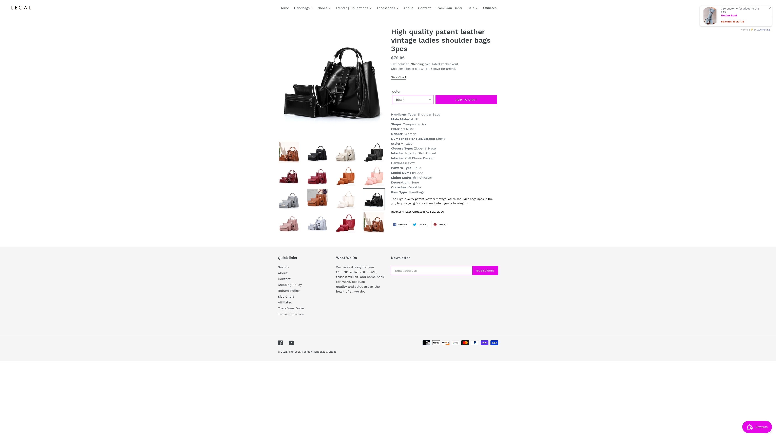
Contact (284, 279)
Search (283, 267)
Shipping (417, 64)
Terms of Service (291, 314)
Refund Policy (289, 291)
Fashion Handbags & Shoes (319, 351)
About (283, 273)
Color (396, 91)
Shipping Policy (290, 285)
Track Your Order (291, 308)
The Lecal (295, 351)
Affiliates (285, 302)
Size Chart (398, 77)
